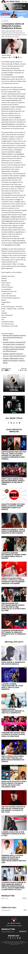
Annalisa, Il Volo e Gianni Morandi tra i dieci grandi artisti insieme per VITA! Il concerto (14, 349)
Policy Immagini (17, 942)
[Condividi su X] (14, 57)
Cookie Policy (10, 942)
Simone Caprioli (6, 55)
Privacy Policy (4, 942)
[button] (19, 57)
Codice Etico (21, 941)
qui (22, 96)
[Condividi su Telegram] (16, 57)
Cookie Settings (24, 942)
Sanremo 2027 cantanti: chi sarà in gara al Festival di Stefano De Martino (14, 338)
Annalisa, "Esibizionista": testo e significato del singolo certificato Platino (14, 361)
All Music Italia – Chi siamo (8, 941)
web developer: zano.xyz (14, 944)
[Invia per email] (21, 57)
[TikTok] (20, 938)
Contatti (16, 941)
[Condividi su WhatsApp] (9, 57)
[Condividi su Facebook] (12, 57)
